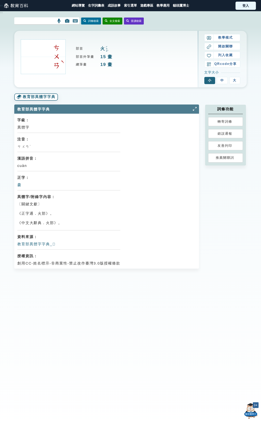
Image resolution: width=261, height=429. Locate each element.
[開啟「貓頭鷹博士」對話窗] (251, 411)
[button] (130, 5)
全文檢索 (114, 20)
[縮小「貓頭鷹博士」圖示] (256, 405)
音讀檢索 (136, 20)
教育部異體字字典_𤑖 (36, 244)
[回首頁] (16, 5)
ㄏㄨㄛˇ (106, 49)
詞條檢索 (93, 20)
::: (1, 5)
